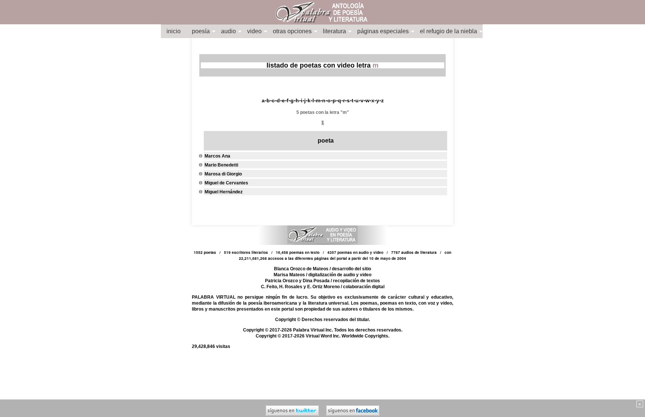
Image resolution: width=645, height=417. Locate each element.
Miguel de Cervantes (226, 183)
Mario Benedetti (221, 165)
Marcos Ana (217, 156)
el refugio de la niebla (448, 31)
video (254, 31)
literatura (334, 31)
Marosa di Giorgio (223, 174)
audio (228, 31)
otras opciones (292, 31)
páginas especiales (383, 31)
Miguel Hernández (224, 192)
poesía (201, 31)
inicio (173, 31)
